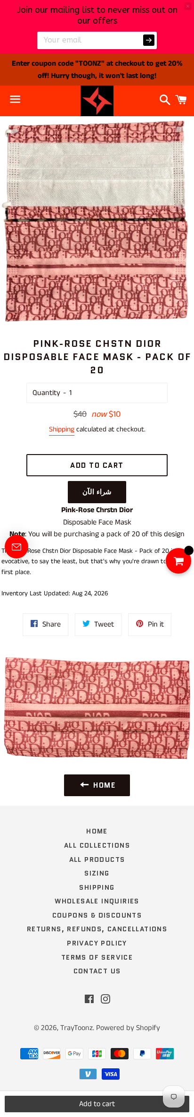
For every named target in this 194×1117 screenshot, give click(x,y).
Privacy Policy (97, 943)
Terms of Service (97, 957)
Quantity (46, 392)
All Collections (97, 845)
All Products (97, 859)
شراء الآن (97, 492)
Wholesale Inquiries (97, 901)
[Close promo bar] (188, 6)
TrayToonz (76, 1027)
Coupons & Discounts (97, 915)
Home (97, 831)
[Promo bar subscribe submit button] (148, 40)
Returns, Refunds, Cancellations (97, 929)
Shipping (61, 429)
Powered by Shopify (128, 1027)
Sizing (96, 873)
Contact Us (97, 971)
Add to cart (97, 1104)
